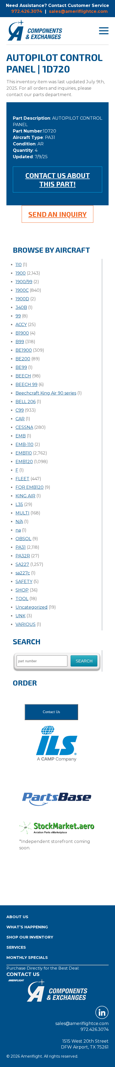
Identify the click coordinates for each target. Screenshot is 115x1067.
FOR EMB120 (30, 487)
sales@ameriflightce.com (78, 11)
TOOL (22, 598)
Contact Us (51, 712)
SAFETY (24, 581)
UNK (20, 615)
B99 (20, 341)
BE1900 (24, 350)
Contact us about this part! (57, 179)
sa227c (23, 573)
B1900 (22, 333)
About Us (17, 916)
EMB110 (24, 453)
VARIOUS (26, 624)
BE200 (23, 358)
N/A (19, 521)
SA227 (22, 564)
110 (19, 264)
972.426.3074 (26, 11)
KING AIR (25, 495)
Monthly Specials (27, 957)
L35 (19, 504)
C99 (20, 410)
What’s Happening (27, 927)
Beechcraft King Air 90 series (46, 393)
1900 (21, 273)
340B (21, 307)
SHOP (22, 590)
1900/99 (24, 281)
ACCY (21, 324)
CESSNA (24, 427)
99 (18, 316)
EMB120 (24, 461)
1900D (22, 298)
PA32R (23, 555)
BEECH (23, 376)
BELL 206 (26, 401)
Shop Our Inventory (29, 937)
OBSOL (23, 538)
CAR (20, 418)
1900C (22, 290)
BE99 (21, 367)
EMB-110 (24, 444)
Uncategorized (32, 607)
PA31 (21, 547)
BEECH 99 (26, 384)
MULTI (22, 513)
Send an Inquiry (57, 214)
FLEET (22, 478)
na (18, 530)
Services (16, 947)
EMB (21, 435)
